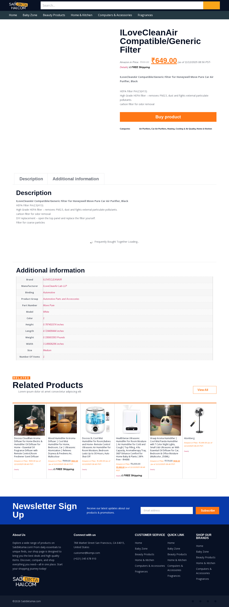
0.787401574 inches (53, 324)
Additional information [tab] (76, 178)
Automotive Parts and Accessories (61, 299)
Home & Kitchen (81, 15)
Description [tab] (31, 178)
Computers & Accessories (115, 15)
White (46, 312)
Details (124, 67)
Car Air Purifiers (158, 129)
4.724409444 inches (53, 331)
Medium (47, 350)
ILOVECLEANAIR (52, 279)
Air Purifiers (144, 129)
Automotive (49, 292)
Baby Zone (30, 15)
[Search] (211, 5)
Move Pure (48, 305)
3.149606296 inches (53, 344)
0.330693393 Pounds (54, 337)
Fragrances (145, 15)
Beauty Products (54, 15)
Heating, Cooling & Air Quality (181, 129)
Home (13, 15)
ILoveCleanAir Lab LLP (55, 286)
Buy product (168, 116)
